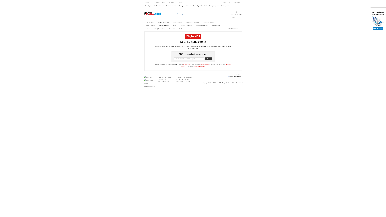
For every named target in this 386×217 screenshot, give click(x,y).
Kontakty (172, 2)
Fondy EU (237, 75)
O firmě (147, 2)
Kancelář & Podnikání (192, 22)
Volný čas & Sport (160, 29)
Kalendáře (172, 29)
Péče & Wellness (164, 25)
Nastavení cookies (149, 86)
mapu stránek (187, 65)
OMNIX (241, 83)
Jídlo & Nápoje (177, 22)
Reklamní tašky (190, 6)
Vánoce (148, 29)
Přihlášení (226, 2)
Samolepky (148, 6)
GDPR (180, 2)
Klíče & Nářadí (150, 25)
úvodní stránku (205, 65)
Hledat (208, 59)
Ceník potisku (225, 6)
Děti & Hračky (150, 22)
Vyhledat (204, 14)
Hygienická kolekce (208, 22)
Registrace (237, 2)
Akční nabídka (233, 28)
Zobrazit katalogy (378, 28)
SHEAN (228, 83)
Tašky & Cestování (185, 25)
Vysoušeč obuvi (202, 6)
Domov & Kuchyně (163, 22)
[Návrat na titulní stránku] (152, 15)
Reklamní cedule (159, 6)
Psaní (174, 25)
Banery (181, 6)
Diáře (180, 29)
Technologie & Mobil (201, 25)
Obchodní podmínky (159, 2)
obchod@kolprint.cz (199, 67)
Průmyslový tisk (214, 6)
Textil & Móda (215, 25)
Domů (151, 77)
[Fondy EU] (234, 77)
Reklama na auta (171, 6)
